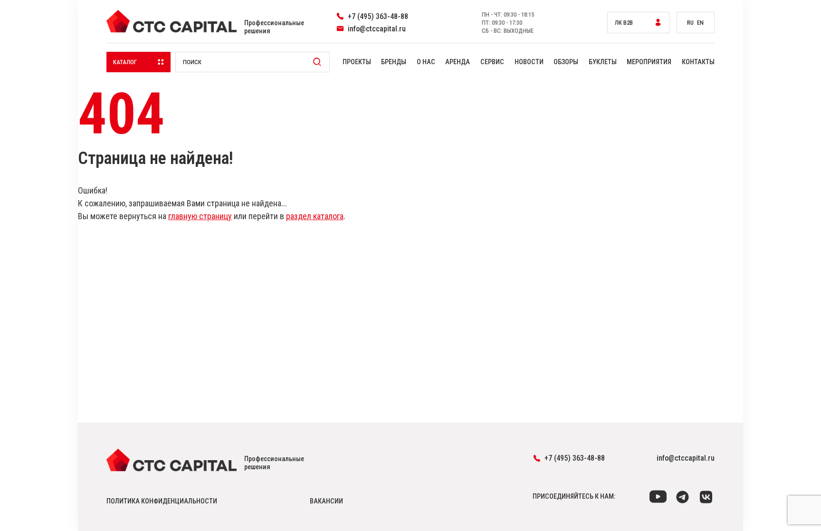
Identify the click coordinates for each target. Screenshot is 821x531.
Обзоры (566, 62)
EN (700, 22)
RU (690, 22)
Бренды (393, 62)
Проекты (357, 62)
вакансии (326, 501)
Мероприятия (649, 62)
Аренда (457, 62)
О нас (426, 62)
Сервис (492, 62)
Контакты (698, 62)
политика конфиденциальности (161, 501)
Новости (529, 62)
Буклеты (603, 62)
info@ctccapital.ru (686, 458)
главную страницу (200, 216)
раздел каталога (315, 216)
